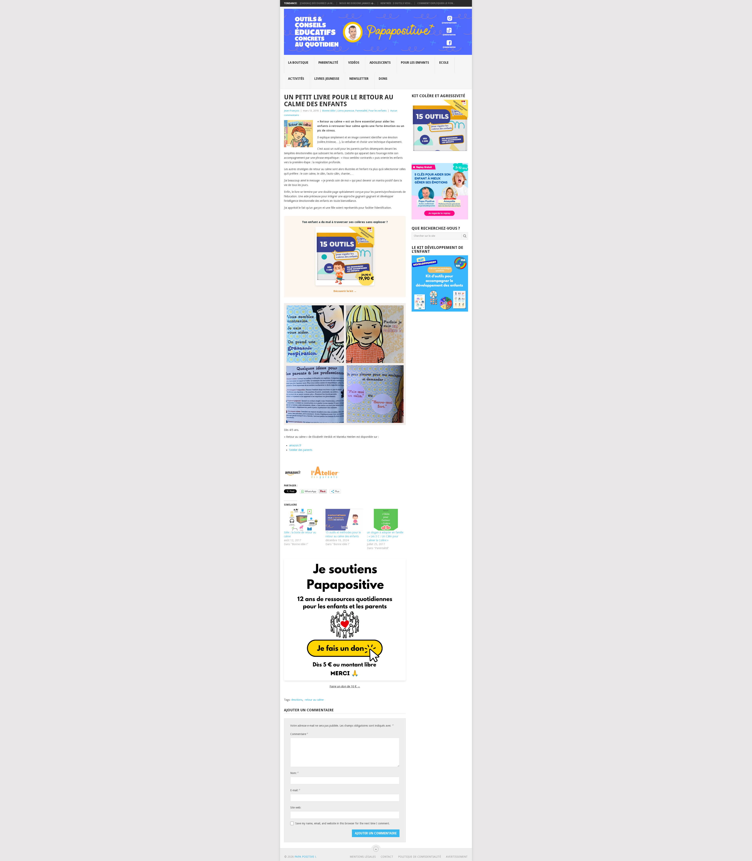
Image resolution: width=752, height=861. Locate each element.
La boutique (298, 62)
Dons (383, 79)
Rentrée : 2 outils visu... (396, 3)
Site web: (295, 807)
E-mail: (295, 790)
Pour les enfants (415, 62)
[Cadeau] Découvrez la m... (317, 3)
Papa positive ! (305, 856)
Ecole (443, 62)
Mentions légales (363, 856)
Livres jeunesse (326, 79)
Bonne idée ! (329, 110)
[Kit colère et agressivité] (440, 155)
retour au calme (314, 699)
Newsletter (359, 79)
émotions (296, 699)
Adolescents (380, 62)
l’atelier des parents (300, 449)
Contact (387, 856)
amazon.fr (295, 445)
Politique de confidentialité (419, 856)
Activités (296, 79)
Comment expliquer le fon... (436, 3)
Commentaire (299, 734)
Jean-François (291, 110)
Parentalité (328, 62)
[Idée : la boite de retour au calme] (303, 519)
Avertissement (457, 856)
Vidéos (353, 62)
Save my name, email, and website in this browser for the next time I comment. (342, 823)
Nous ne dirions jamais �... (357, 3)
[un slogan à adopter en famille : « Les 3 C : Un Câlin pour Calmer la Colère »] (386, 519)
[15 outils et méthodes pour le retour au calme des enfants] (344, 519)
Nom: (294, 773)
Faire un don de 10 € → (345, 686)
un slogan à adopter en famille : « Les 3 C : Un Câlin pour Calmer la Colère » (385, 536)
